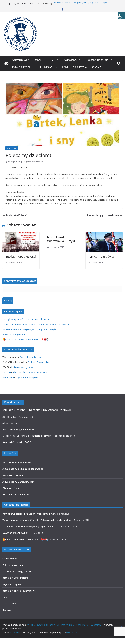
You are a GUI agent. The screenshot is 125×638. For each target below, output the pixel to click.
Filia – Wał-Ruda (10, 488)
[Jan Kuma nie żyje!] (104, 234)
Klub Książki (47, 67)
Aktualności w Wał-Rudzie (15, 494)
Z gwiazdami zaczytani (27, 377)
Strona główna (10, 558)
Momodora (8, 377)
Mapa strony (9, 603)
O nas (38, 59)
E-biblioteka (80, 67)
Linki (65, 67)
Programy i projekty (96, 59)
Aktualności (19, 59)
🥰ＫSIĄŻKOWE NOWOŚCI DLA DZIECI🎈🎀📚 (25, 339)
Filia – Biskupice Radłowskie (16, 462)
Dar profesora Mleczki (30, 357)
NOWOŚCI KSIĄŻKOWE (13, 334)
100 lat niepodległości (20, 256)
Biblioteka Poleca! (16, 215)
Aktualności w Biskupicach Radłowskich (22, 468)
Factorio (6, 372)
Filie (52, 59)
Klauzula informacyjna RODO (16, 442)
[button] (28, 60)
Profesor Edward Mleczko (40, 362)
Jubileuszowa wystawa (22, 367)
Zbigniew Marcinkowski (33, 161)
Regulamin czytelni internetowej (19, 590)
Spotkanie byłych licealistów (102, 215)
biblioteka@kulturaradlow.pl (23, 429)
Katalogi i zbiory (22, 67)
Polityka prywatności (13, 565)
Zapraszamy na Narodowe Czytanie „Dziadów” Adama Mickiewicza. (35, 324)
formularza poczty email (42, 435)
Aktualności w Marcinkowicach (18, 481)
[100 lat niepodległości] (20, 234)
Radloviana (69, 59)
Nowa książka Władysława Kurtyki (61, 239)
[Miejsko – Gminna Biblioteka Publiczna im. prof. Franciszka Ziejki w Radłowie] (6, 63)
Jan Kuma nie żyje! (101, 256)
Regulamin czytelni (12, 584)
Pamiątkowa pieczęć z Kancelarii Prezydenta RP (26, 319)
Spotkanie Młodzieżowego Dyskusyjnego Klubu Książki (81, 3)
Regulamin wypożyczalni (15, 577)
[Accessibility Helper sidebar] (121, 15)
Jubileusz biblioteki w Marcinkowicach (31, 372)
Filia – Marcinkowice (12, 475)
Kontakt (96, 67)
